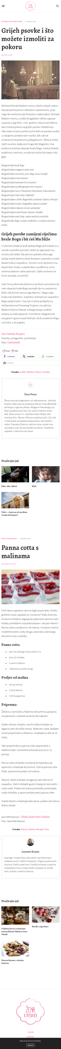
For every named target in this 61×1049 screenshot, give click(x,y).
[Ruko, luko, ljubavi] (15, 474)
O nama (30, 1032)
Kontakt (30, 1037)
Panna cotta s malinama (20, 552)
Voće (46, 829)
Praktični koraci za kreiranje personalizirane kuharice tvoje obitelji (14, 931)
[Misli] (46, 474)
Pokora (38, 372)
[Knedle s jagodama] (46, 914)
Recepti (14, 538)
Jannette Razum (10, 564)
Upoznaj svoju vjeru (9, 21)
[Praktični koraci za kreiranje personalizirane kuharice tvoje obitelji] (15, 915)
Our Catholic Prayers (13, 334)
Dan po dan (6, 538)
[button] (11, 356)
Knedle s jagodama (40, 926)
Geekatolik (13, 342)
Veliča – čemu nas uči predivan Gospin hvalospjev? (14, 513)
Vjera (20, 21)
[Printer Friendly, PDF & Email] (10, 351)
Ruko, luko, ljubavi (9, 486)
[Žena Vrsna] (30, 6)
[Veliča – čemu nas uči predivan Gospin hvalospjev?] (15, 500)
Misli (34, 486)
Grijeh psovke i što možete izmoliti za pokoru (27, 39)
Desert (24, 829)
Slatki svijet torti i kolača (36, 816)
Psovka (46, 372)
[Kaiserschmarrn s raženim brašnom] (15, 948)
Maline (32, 829)
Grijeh (23, 372)
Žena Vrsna (8, 55)
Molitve (30, 372)
